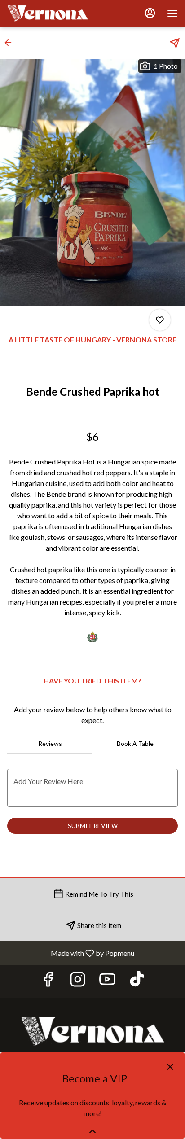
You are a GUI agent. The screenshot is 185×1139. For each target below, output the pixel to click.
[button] (11, 42)
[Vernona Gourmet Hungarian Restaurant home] (47, 13)
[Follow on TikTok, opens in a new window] (137, 981)
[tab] (49, 743)
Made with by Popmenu (70, 953)
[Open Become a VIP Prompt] (92, 1131)
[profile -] (150, 13)
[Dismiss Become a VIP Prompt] (170, 1067)
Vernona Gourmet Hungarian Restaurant (92, 1032)
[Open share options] (174, 43)
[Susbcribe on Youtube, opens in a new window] (107, 981)
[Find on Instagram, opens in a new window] (78, 981)
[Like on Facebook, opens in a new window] (48, 981)
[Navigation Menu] (172, 13)
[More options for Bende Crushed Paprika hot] (160, 320)
